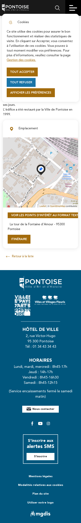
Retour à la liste (20, 257)
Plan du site (40, 493)
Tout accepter (22, 72)
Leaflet (43, 206)
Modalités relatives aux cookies (40, 485)
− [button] (8, 148)
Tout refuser (21, 82)
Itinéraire (19, 239)
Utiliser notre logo (40, 502)
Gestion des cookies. (21, 60)
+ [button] (8, 142)
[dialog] (40, 58)
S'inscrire (40, 456)
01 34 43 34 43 (44, 346)
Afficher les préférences (30, 92)
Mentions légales (40, 476)
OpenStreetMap (57, 206)
